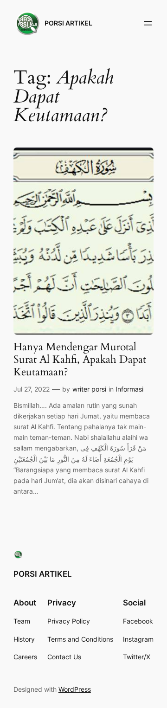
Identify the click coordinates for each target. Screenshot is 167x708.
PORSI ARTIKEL (68, 23)
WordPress (74, 689)
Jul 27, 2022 (31, 389)
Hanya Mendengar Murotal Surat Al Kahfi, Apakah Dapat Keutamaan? (79, 360)
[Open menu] (148, 23)
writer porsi (89, 389)
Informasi (129, 389)
